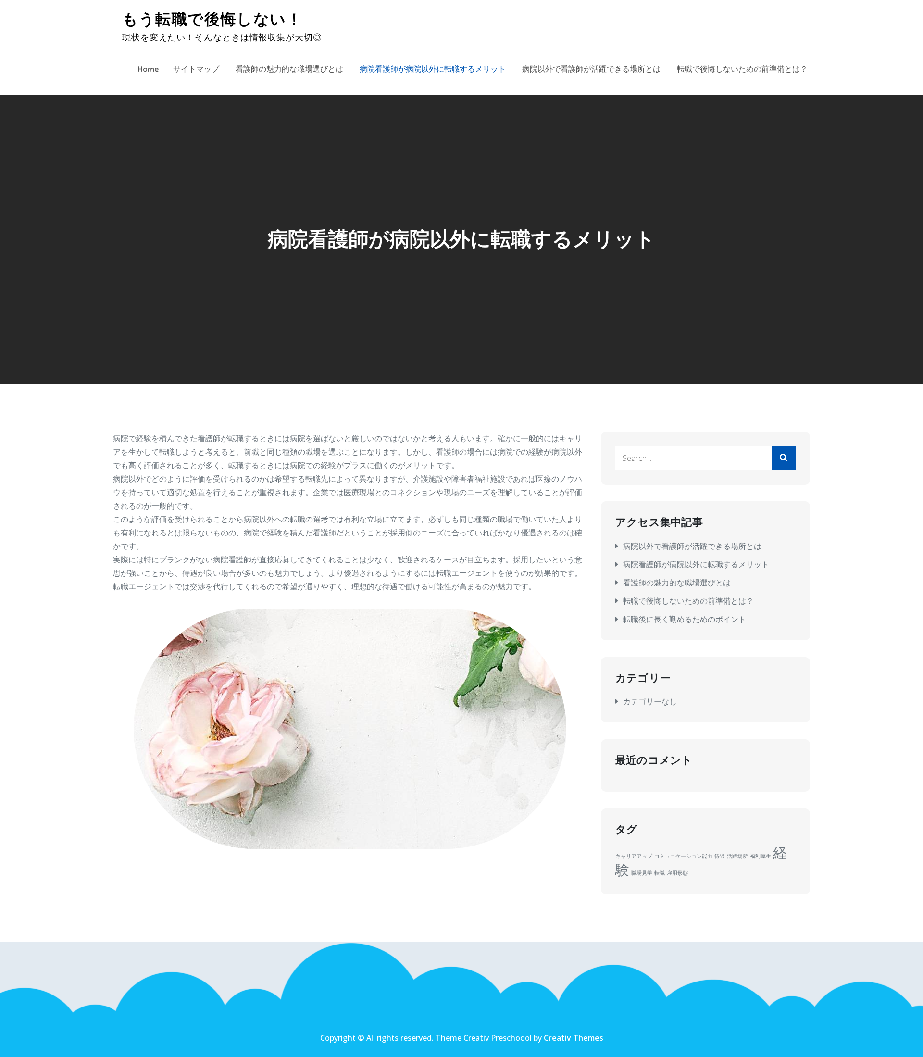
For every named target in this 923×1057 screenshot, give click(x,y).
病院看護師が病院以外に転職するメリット (433, 69)
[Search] (784, 458)
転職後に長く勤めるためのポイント (684, 619)
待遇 (719, 856)
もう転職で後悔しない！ (212, 19)
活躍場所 (737, 856)
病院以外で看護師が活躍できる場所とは (591, 69)
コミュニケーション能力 (683, 856)
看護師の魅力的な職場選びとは (289, 69)
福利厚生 (760, 856)
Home (148, 69)
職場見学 (641, 873)
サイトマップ (196, 69)
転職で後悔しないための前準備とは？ (742, 69)
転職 (659, 873)
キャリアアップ (633, 856)
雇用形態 (677, 873)
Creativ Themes (573, 1037)
